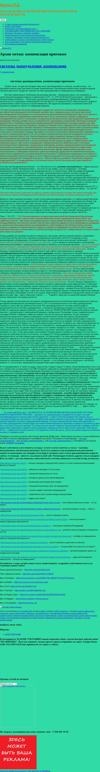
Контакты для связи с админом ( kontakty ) (22, 33)
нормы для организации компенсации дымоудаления (22, 618)
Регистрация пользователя (16, 44)
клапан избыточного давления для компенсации (29, 613)
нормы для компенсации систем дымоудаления (77, 616)
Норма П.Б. (10, 5)
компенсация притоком (59, 613)
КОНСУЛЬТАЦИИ (13, 26)
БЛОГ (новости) (61, 611)
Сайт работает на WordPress (38, 771)
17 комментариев (7, 72)
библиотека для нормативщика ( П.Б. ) (21, 29)
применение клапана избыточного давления (63, 618)
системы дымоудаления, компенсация (33, 66)
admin (42, 611)
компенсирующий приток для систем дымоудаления (34, 616)
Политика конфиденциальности (13, 771)
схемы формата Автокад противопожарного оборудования (29, 40)
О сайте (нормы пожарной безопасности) (22, 24)
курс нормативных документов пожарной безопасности (28, 42)
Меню (3, 20)
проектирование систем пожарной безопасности (25, 35)
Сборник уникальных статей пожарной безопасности (27, 37)
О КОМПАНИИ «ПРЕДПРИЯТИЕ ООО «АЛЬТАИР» (28, 31)
